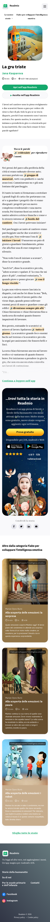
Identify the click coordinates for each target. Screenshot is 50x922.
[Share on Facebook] (14, 526)
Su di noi (6, 877)
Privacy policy (19, 917)
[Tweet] (21, 526)
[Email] (36, 526)
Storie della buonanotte (15, 872)
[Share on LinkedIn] (28, 526)
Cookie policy (33, 917)
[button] (45, 6)
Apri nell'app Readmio (25, 87)
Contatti (35, 883)
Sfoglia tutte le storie (25, 832)
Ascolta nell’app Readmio (25, 95)
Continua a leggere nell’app (18, 380)
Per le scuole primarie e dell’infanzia (14, 884)
